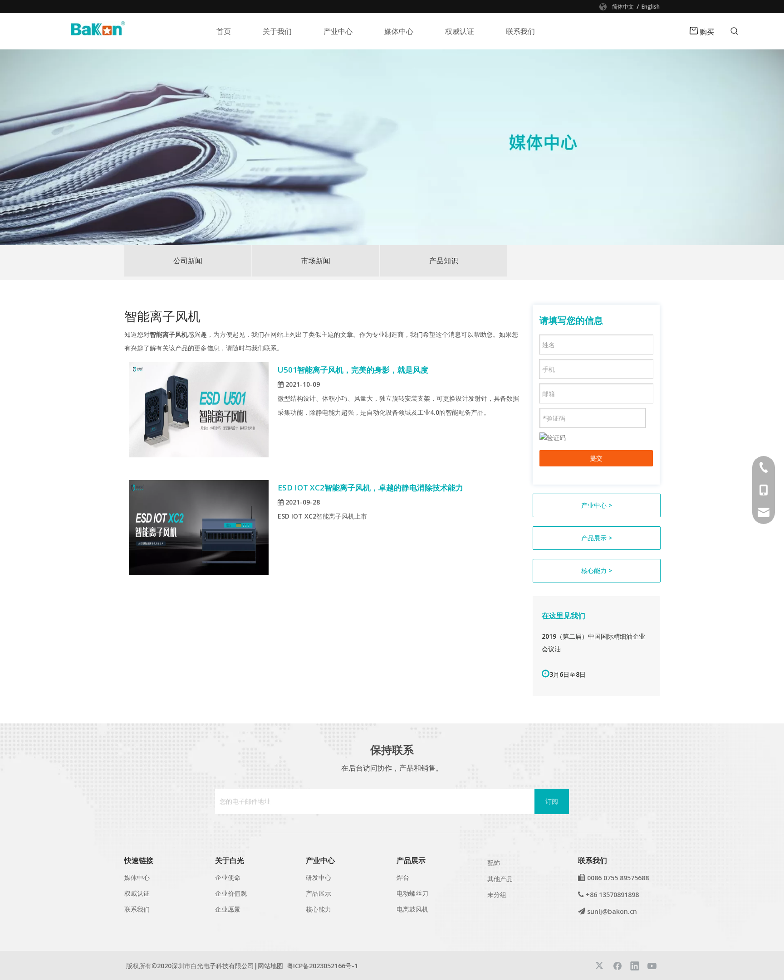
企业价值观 (231, 893)
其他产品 (500, 878)
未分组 (496, 894)
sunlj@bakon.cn (612, 911)
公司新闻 (187, 261)
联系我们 (137, 909)
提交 (596, 458)
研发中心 (318, 877)
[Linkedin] (634, 965)
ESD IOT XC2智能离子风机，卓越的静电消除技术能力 (370, 487)
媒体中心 (137, 877)
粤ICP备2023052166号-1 (322, 965)
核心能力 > (596, 570)
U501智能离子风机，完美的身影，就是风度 (353, 369)
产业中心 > (596, 505)
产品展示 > (596, 538)
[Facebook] (617, 965)
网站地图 (270, 965)
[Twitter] (600, 965)
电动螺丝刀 (412, 893)
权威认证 (137, 893)
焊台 (403, 877)
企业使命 (227, 877)
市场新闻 (315, 261)
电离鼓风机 (412, 909)
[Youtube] (652, 965)
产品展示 (318, 893)
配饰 (493, 863)
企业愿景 (227, 909)
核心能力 (318, 909)
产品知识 (443, 261)
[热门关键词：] (734, 31)
